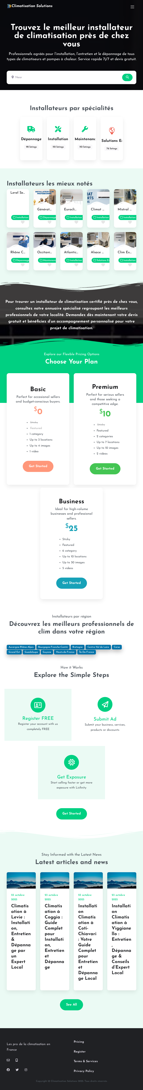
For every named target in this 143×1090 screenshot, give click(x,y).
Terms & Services (86, 1061)
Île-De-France (86, 652)
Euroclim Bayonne (78, 209)
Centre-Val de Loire (98, 647)
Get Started (38, 466)
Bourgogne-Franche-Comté (53, 647)
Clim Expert (127, 252)
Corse (117, 647)
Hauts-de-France (65, 652)
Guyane (47, 652)
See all (71, 1004)
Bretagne (77, 647)
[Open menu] (132, 7)
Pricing (79, 1041)
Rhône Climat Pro (24, 252)
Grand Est (14, 652)
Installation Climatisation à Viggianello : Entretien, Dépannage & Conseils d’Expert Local (121, 939)
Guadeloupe (31, 652)
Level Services (20, 193)
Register (80, 1051)
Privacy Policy (84, 1071)
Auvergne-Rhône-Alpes (21, 647)
